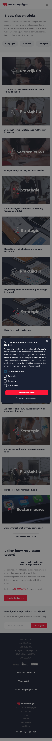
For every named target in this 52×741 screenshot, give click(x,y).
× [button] (47, 341)
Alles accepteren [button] (27, 392)
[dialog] (26, 370)
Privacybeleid (34, 366)
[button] (26, 398)
